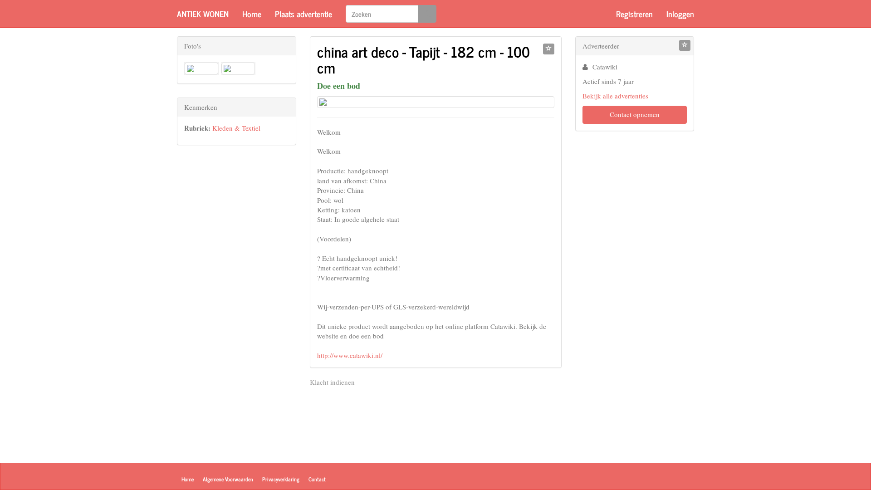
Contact (317, 479)
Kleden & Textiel (236, 127)
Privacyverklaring (280, 479)
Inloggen (680, 13)
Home (251, 13)
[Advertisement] (236, 295)
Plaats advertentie (303, 13)
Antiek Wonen (203, 13)
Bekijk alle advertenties (615, 95)
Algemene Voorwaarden (228, 479)
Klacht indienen (332, 382)
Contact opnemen (635, 114)
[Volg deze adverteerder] (684, 45)
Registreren (634, 13)
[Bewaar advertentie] (548, 49)
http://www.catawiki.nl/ (349, 355)
